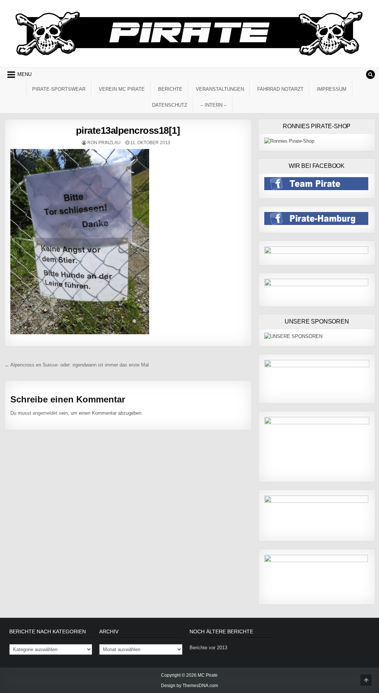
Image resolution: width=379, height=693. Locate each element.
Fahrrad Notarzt (280, 89)
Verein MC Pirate (122, 89)
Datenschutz (169, 105)
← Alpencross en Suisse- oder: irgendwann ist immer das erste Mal (76, 365)
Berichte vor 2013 (208, 647)
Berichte (170, 89)
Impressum (331, 89)
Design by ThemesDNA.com (189, 685)
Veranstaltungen (220, 89)
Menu (24, 74)
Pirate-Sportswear (58, 89)
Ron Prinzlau (104, 142)
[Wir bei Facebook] (316, 188)
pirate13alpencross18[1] (128, 130)
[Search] (370, 74)
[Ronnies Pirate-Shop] (289, 141)
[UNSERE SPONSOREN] (293, 336)
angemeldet (45, 413)
